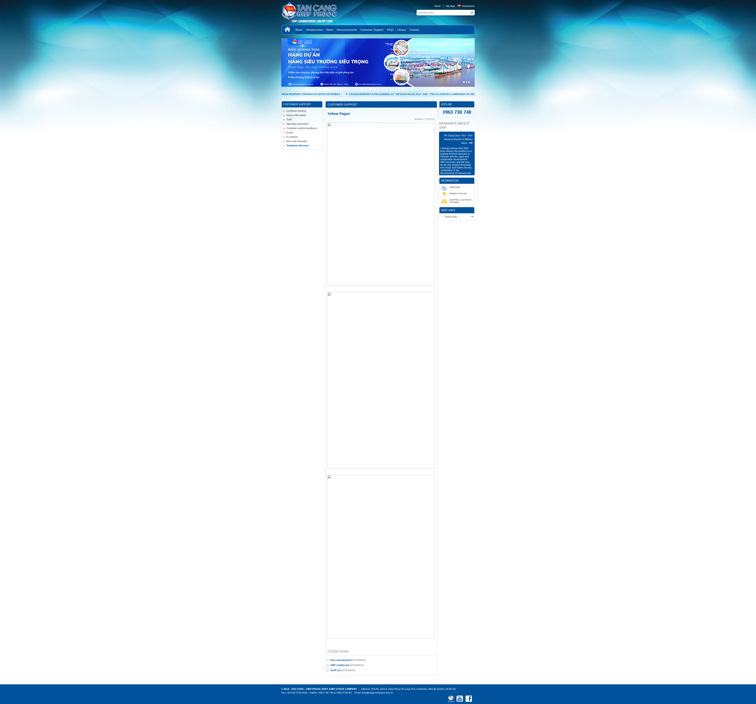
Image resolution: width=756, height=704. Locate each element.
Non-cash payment (341, 660)
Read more (399, 79)
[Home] (287, 30)
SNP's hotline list (339, 665)
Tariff (289, 119)
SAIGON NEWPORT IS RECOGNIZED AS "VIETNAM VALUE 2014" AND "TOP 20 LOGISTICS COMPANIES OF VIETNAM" (370, 94)
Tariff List (335, 670)
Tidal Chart (454, 187)
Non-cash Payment (296, 141)
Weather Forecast (458, 193)
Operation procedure (297, 124)
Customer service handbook (301, 128)
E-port (289, 132)
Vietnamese (468, 6)
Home (437, 6)
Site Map (450, 6)
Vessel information (296, 115)
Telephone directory (297, 145)
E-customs (292, 137)
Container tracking (296, 111)
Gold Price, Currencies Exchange (460, 201)
